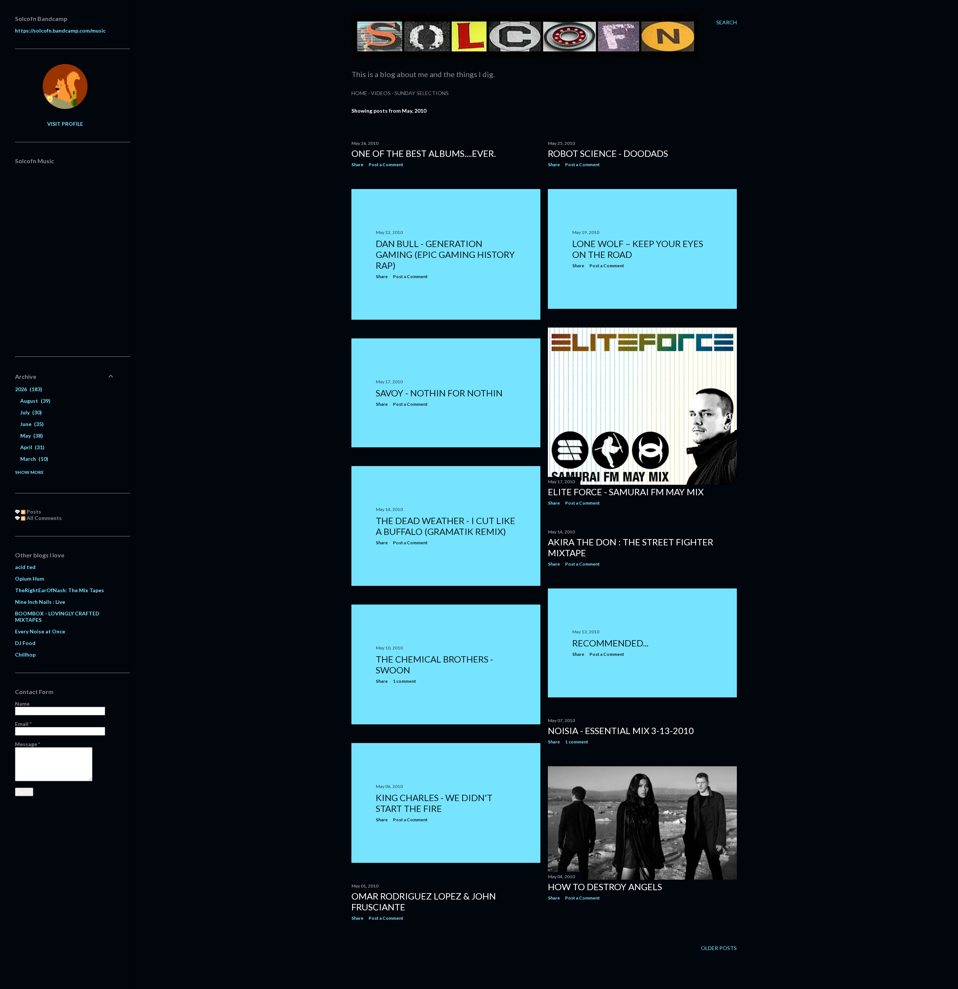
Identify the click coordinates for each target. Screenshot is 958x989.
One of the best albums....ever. (423, 153)
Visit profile (65, 124)
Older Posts (719, 948)
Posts (33, 511)
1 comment (404, 681)
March (33, 459)
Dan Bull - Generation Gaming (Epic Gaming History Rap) (445, 254)
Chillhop (25, 654)
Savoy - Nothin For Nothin (439, 392)
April (31, 447)
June (31, 424)
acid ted (25, 567)
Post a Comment (386, 164)
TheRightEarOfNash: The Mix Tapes (59, 590)
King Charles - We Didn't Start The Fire (434, 803)
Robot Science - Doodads (608, 153)
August (34, 401)
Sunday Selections (421, 93)
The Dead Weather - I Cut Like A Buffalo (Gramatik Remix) (445, 526)
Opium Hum (29, 578)
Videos (381, 93)
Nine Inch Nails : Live (40, 602)
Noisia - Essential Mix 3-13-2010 (621, 730)
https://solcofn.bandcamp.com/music (60, 30)
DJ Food (25, 643)
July (30, 412)
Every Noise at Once (40, 631)
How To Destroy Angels (605, 886)
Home (359, 93)
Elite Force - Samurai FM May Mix (626, 491)
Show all (365, 117)
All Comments (43, 518)
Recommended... (610, 642)
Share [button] (357, 164)
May (30, 435)
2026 (27, 389)
